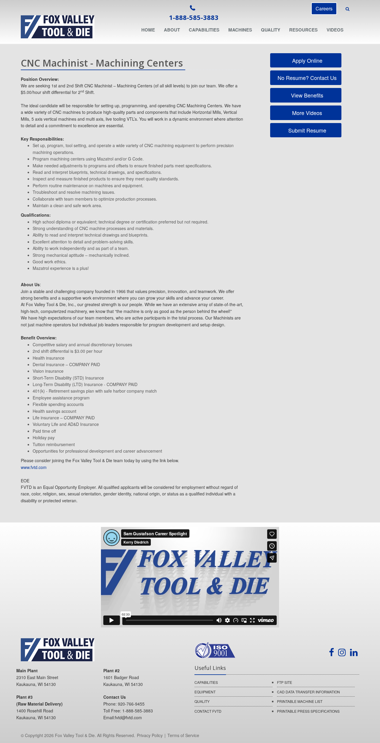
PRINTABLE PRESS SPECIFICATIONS (308, 711)
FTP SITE (284, 682)
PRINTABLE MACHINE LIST (299, 701)
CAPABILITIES (206, 682)
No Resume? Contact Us (306, 77)
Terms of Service (183, 735)
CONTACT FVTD (207, 711)
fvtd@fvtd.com (128, 717)
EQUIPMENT (205, 691)
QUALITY (202, 701)
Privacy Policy (150, 735)
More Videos (306, 113)
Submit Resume (306, 130)
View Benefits (306, 95)
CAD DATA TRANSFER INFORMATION (308, 691)
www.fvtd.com (34, 467)
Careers (324, 8)
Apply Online (306, 60)
